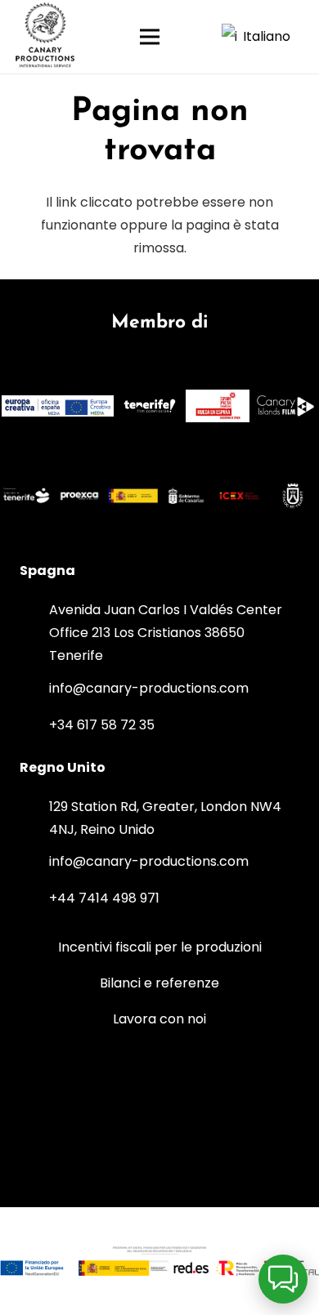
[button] (264, 37)
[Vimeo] (189, 1088)
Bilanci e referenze (159, 983)
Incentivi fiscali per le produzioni (160, 947)
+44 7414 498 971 (104, 898)
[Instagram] (67, 1088)
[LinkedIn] (129, 1088)
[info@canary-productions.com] (34, 688)
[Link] (45, 37)
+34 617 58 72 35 (102, 724)
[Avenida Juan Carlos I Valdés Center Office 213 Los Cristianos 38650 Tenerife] (34, 633)
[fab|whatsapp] (174, 723)
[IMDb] (251, 1088)
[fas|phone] (34, 725)
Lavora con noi (159, 1019)
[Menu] (166, 36)
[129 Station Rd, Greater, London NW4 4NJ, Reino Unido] (34, 818)
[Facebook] (159, 1150)
